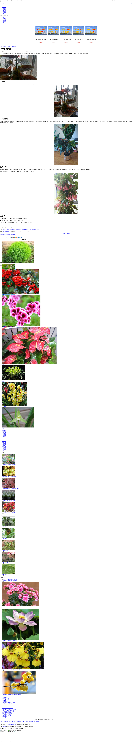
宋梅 (3, 381)
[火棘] (20, 293)
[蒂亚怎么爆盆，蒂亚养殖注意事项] (8, 511)
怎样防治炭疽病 (5, 538)
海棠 (38, 229)
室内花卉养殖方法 (5, 699)
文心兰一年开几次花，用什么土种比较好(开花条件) (11, 669)
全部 (3, 17)
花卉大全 (4, 7)
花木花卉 (4, 444)
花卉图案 (4, 430)
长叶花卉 (4, 446)
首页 (3, 3)
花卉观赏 (4, 449)
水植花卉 (4, 436)
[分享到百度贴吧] (21, 237)
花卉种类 (4, 434)
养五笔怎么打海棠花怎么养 (8, 229)
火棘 (3, 294)
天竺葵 (3, 326)
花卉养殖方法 (4, 700)
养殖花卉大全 (4, 704)
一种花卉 (4, 443)
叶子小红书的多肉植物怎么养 (7, 712)
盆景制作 (4, 22)
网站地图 (9, 724)
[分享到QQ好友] (13, 237)
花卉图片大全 (3, 721)
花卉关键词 (4, 726)
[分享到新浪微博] (17, 237)
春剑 (3, 428)
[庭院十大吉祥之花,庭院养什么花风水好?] (10, 579)
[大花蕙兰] (14, 405)
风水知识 (4, 13)
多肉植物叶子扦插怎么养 (7, 703)
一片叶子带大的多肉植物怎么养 (8, 710)
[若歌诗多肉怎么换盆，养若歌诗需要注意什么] (8, 487)
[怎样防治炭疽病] (8, 537)
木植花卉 (4, 442)
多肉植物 (4, 8)
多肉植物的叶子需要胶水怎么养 (8, 711)
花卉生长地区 (25, 721)
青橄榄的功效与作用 (4, 234)
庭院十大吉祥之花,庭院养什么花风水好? (9, 580)
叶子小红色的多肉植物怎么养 (7, 708)
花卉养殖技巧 (14, 721)
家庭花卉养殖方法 (5, 697)
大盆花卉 (4, 437)
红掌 (3, 364)
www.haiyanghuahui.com (18, 51)
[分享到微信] (11, 237)
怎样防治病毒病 (5, 550)
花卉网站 (4, 435)
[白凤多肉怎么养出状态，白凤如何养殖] (8, 463)
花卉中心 (4, 445)
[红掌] (29, 363)
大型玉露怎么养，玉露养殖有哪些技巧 (9, 500)
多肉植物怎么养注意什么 (7, 714)
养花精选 (4, 10)
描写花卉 (4, 450)
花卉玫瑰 (4, 448)
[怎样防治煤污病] (8, 525)
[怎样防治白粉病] (8, 561)
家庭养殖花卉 (4, 716)
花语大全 (4, 12)
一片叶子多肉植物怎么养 (7, 713)
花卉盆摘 (4, 447)
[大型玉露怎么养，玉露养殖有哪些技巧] (8, 499)
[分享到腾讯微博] (19, 237)
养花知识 (4, 46)
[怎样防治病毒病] (8, 549)
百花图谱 (4, 9)
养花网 (14, 724)
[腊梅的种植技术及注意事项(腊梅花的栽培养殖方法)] (19, 693)
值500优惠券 (36, 721)
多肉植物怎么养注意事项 (7, 715)
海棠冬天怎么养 (20, 229)
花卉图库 (4, 11)
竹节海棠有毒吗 (13, 46)
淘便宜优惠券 (31, 721)
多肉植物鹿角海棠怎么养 (33, 229)
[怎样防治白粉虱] (8, 573)
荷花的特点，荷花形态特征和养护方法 (9, 640)
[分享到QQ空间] (15, 237)
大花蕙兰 (4, 406)
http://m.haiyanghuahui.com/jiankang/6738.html (123, 0)
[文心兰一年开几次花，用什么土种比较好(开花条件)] (23, 668)
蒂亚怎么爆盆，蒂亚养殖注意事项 (8, 512)
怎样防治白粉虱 (5, 574)
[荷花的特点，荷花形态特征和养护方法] (20, 639)
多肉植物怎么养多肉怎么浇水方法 (8, 702)
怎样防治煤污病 (5, 526)
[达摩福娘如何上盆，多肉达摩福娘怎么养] (8, 475)
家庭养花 (4, 18)
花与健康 (4, 20)
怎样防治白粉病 (5, 562)
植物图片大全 (19, 721)
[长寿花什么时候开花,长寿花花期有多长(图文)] (20, 606)
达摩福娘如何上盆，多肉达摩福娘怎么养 (9, 476)
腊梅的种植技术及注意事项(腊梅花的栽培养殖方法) (11, 694)
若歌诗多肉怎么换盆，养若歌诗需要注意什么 (10, 488)
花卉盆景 (4, 431)
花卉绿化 (4, 441)
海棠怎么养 (15, 229)
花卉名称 (4, 433)
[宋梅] (13, 380)
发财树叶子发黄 (5, 717)
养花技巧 (4, 19)
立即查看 (41, 42)
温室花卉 (4, 432)
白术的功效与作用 (11, 234)
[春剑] (18, 427)
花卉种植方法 (4, 701)
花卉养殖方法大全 (5, 698)
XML (12, 724)
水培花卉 (4, 21)
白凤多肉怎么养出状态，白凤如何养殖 (9, 464)
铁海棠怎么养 (25, 229)
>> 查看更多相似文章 (66, 233)
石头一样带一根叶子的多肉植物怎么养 (9, 709)
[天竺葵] (21, 325)
